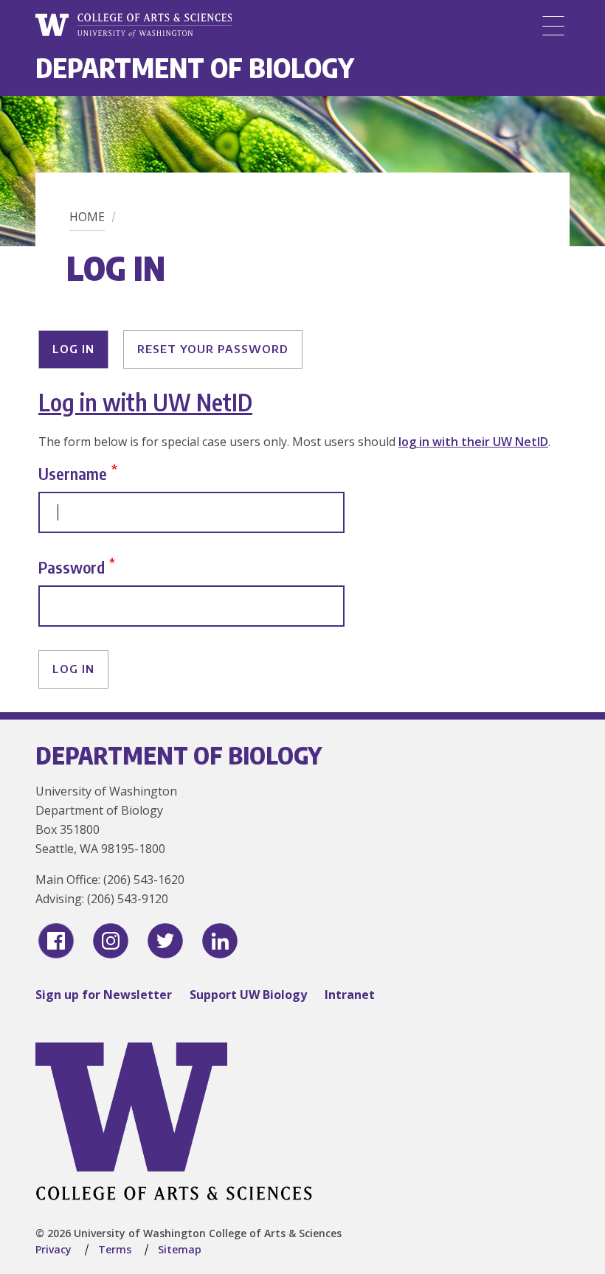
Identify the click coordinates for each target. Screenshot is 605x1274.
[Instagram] (110, 940)
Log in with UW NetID (145, 402)
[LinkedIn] (220, 940)
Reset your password (212, 348)
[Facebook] (56, 940)
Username (72, 473)
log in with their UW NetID (473, 442)
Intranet (350, 994)
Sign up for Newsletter (103, 994)
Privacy (53, 1249)
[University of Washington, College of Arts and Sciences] (133, 25)
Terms (114, 1249)
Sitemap (179, 1249)
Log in (73, 348)
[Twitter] (165, 940)
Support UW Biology (248, 994)
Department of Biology (194, 67)
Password (71, 567)
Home (87, 217)
